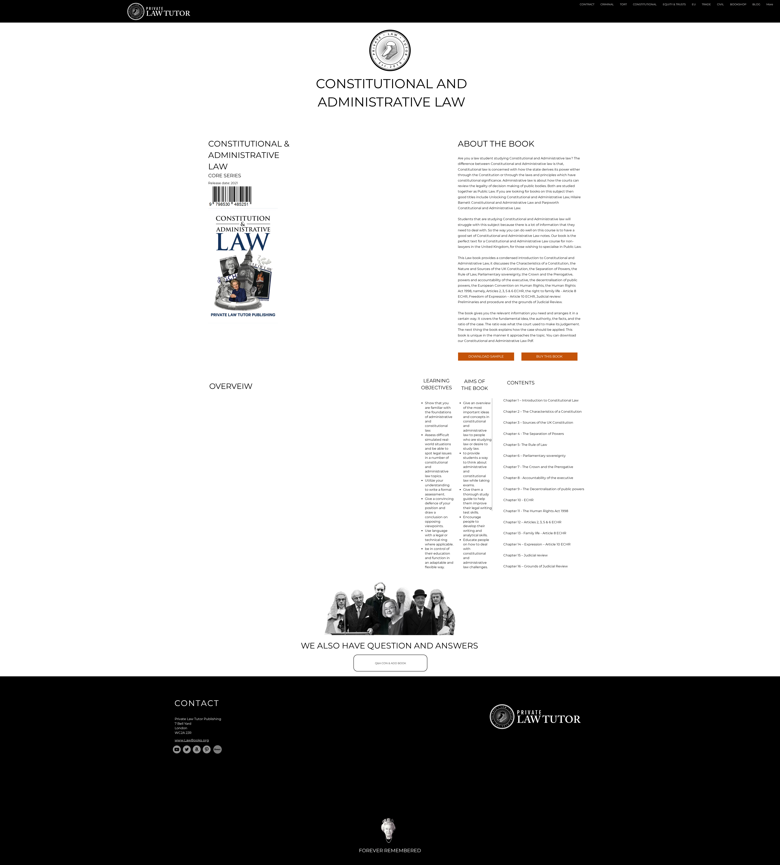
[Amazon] (197, 749)
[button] (587, 11)
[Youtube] (177, 749)
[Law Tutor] (187, 749)
